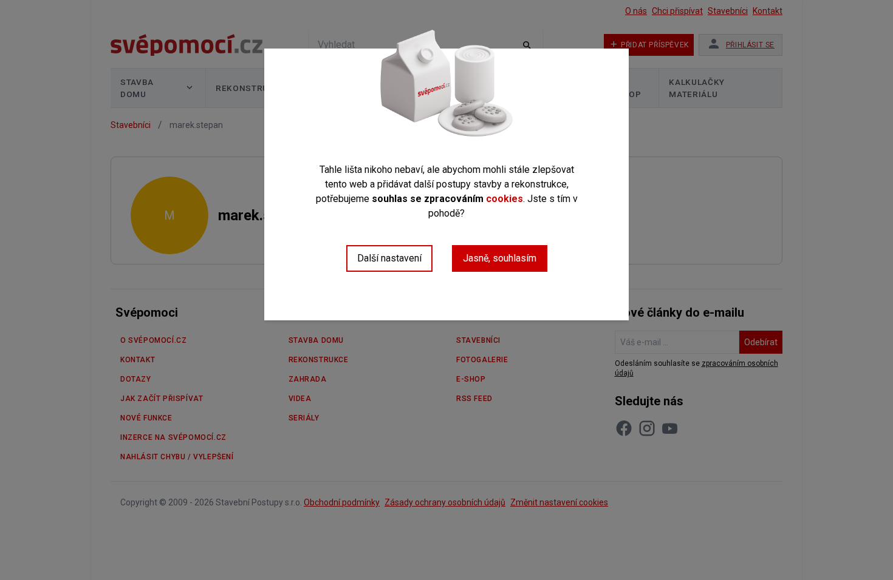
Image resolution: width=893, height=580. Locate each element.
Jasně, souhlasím (499, 258)
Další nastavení (389, 258)
